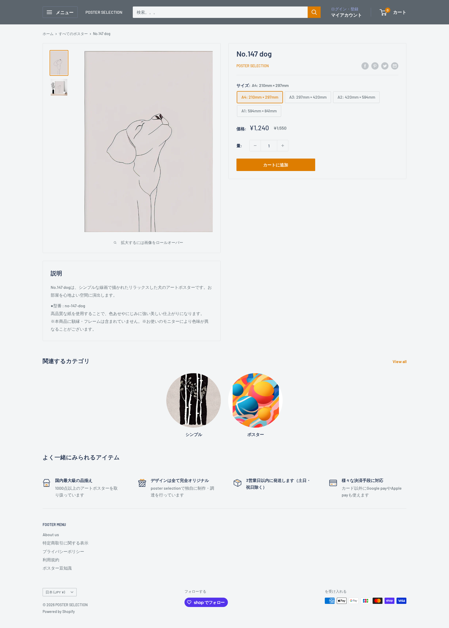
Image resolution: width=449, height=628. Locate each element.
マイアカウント (346, 14)
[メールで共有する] (394, 66)
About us (51, 534)
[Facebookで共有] (365, 66)
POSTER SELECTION (252, 66)
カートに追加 (275, 164)
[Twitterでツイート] (384, 66)
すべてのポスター (73, 33)
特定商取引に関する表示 (65, 542)
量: (239, 145)
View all (400, 361)
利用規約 (51, 559)
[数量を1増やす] (282, 145)
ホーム (48, 33)
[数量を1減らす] (255, 145)
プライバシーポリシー (63, 551)
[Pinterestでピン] (375, 66)
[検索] (314, 12)
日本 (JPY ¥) (55, 592)
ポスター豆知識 (57, 567)
